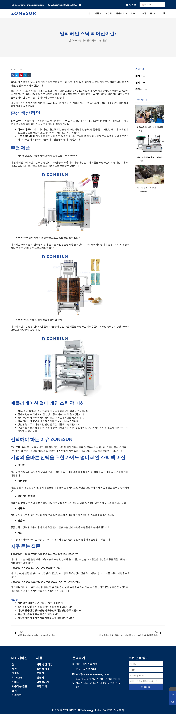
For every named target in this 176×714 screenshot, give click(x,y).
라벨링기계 (43, 681)
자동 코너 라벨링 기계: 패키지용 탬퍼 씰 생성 (40, 602)
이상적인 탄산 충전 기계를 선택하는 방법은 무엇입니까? (46, 618)
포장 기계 (42, 686)
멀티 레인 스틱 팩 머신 (60, 447)
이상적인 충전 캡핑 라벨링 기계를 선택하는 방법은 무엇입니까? (50, 610)
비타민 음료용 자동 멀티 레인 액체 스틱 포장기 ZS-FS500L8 (47, 155)
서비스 (15, 681)
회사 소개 (17, 677)
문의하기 (17, 695)
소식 (75, 40)
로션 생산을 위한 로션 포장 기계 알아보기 (38, 614)
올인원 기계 (43, 668)
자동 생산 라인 (45, 664)
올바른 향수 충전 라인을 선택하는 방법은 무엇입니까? (45, 606)
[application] (100, 13)
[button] (13, 75)
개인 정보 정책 (116, 710)
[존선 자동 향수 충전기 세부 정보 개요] (149, 144)
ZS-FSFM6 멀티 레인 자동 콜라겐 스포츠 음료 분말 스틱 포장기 (49, 237)
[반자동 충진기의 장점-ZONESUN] (149, 174)
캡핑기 (40, 677)
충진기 (40, 673)
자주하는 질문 (19, 686)
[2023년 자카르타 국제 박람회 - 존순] (149, 114)
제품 (14, 668)
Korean (147, 4)
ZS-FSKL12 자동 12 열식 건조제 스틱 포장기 (40, 319)
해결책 (15, 673)
